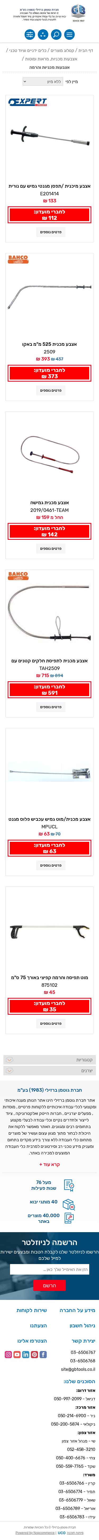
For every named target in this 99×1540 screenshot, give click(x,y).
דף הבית (85, 50)
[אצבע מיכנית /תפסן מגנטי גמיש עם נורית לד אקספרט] (49, 139)
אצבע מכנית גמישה (49, 503)
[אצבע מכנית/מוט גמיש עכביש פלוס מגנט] (49, 772)
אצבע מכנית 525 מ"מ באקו (49, 344)
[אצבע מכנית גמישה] (49, 455)
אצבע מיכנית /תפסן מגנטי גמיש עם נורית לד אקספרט (49, 186)
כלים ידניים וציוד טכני (27, 50)
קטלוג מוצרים (62, 50)
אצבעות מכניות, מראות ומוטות (51, 58)
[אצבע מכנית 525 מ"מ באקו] (49, 297)
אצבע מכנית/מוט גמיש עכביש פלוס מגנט (49, 819)
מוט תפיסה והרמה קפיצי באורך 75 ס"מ (49, 977)
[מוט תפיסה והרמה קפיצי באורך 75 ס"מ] (49, 930)
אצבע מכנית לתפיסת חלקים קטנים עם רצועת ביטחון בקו (49, 661)
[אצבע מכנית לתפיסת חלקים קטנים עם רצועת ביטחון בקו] (49, 613)
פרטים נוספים (51, 232)
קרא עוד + (49, 1164)
